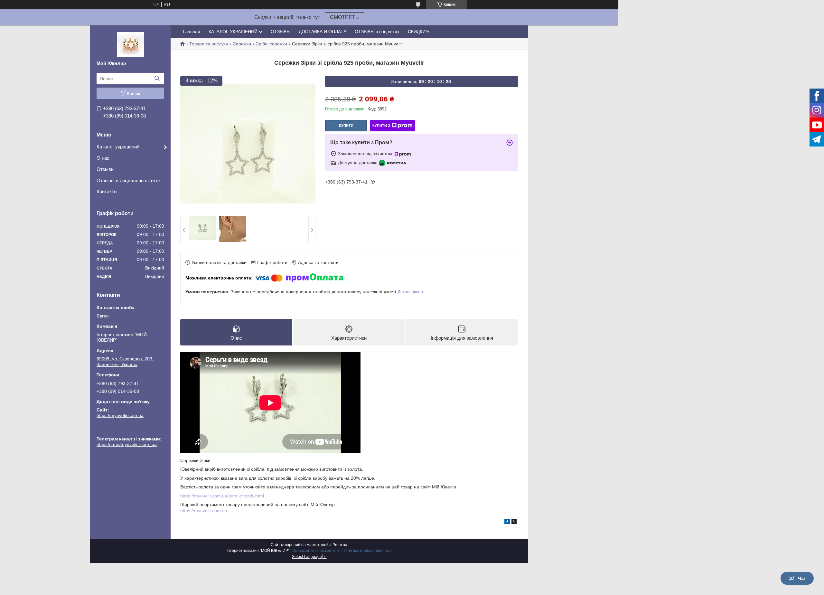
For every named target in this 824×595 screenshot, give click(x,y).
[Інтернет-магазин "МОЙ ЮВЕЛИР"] (130, 44)
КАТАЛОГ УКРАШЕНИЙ (233, 31)
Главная (191, 31)
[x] (514, 522)
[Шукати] (157, 78)
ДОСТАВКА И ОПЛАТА (322, 31)
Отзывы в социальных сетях (129, 180)
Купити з (381, 126)
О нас (103, 158)
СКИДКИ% (418, 31)
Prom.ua (339, 545)
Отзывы (106, 169)
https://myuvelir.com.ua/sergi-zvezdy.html (222, 495)
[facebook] (507, 522)
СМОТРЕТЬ (344, 17)
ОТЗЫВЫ (280, 31)
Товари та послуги (208, 44)
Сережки (242, 44)
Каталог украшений (118, 146)
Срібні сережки (271, 44)
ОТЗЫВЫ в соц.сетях (377, 31)
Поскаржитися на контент (316, 550)
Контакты (107, 191)
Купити (346, 126)
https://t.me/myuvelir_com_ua (127, 429)
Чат (802, 578)
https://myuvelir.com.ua (120, 415)
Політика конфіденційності (367, 550)
